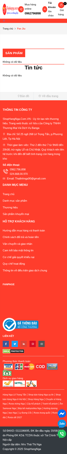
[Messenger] (62, 413)
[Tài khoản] (44, 9)
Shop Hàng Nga (36, 399)
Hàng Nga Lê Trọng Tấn (14, 394)
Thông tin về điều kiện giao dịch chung (25, 270)
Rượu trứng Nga (17, 404)
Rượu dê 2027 (15, 417)
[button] (17, 96)
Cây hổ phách (33, 404)
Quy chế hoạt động (14, 263)
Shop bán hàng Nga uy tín (41, 394)
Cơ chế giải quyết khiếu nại (18, 257)
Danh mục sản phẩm (15, 200)
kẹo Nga (13, 413)
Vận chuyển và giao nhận (17, 243)
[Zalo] (62, 423)
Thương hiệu (10, 207)
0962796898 (33, 13)
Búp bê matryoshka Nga (29, 408)
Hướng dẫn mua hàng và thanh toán (24, 230)
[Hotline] (62, 433)
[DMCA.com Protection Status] (33, 351)
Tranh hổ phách (50, 404)
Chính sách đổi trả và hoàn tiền (21, 237)
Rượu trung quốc (42, 413)
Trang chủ (8, 28)
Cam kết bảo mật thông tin (18, 250)
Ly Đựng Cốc (25, 413)
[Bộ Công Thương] (20, 324)
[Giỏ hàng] (61, 5)
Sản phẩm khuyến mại (16, 213)
